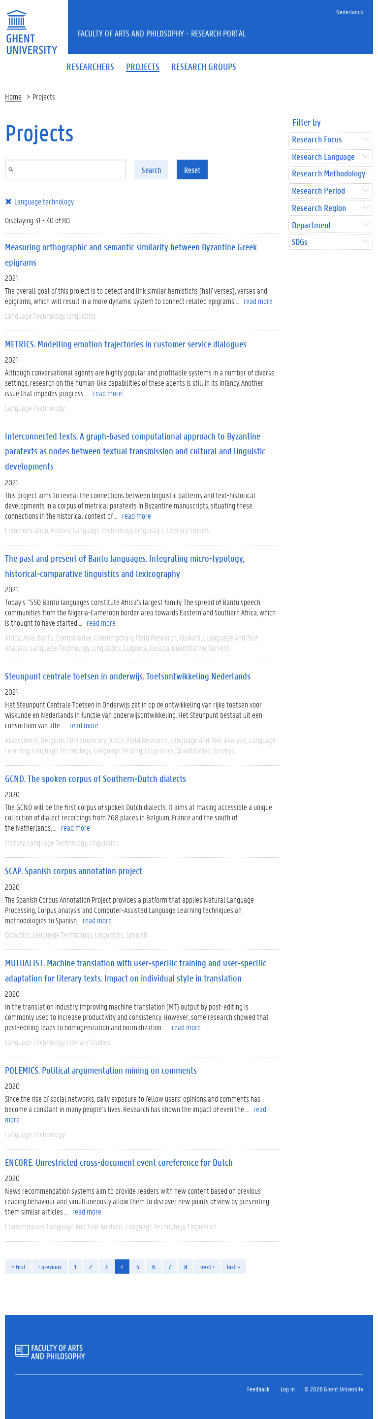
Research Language (323, 157)
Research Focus (317, 139)
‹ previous (50, 1266)
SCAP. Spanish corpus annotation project (73, 871)
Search (151, 170)
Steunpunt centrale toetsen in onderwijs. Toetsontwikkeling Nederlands (128, 676)
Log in (288, 1389)
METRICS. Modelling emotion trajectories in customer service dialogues (126, 344)
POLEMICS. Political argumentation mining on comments (101, 1070)
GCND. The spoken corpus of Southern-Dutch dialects (95, 778)
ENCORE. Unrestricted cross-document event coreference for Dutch (119, 1162)
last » (233, 1266)
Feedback (258, 1389)
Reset (192, 170)
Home (13, 96)
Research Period (318, 191)
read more (258, 301)
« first (18, 1266)
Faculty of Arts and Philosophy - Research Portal (162, 33)
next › (207, 1266)
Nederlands (349, 11)
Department (311, 225)
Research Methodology (328, 173)
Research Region (319, 208)
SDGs (300, 242)
